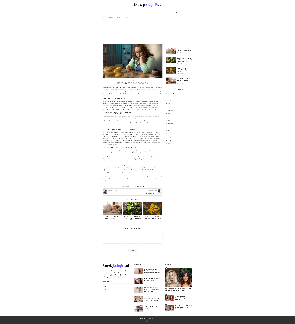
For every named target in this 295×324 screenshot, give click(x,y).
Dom (158, 12)
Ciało (168, 97)
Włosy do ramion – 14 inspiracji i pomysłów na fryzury (182, 297)
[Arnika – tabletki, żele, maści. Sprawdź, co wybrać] (152, 208)
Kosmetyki (170, 110)
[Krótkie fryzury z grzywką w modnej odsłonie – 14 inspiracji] (169, 308)
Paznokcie (170, 123)
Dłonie (169, 100)
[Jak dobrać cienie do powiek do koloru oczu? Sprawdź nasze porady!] (138, 299)
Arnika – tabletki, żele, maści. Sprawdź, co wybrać (152, 217)
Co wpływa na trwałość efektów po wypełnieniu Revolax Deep (151, 289)
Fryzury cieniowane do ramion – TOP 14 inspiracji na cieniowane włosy (178, 290)
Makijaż (133, 12)
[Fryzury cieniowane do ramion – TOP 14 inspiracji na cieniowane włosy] (178, 277)
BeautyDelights (171, 93)
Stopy (168, 127)
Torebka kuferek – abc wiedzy (151, 307)
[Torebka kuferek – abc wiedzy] (138, 308)
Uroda (125, 12)
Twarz (168, 130)
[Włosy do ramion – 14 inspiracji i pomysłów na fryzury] (169, 298)
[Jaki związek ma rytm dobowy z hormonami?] (112, 208)
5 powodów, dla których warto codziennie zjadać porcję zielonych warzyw (184, 59)
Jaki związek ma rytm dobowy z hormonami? (112, 217)
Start (119, 12)
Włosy (169, 137)
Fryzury (140, 12)
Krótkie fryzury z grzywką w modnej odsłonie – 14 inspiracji (183, 307)
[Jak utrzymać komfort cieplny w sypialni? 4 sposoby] (171, 81)
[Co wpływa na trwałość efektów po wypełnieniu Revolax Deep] (138, 290)
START (104, 17)
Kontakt (171, 12)
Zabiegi (169, 140)
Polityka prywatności (108, 290)
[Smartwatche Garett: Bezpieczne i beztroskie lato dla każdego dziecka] (138, 271)
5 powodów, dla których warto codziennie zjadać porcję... (132, 218)
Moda (146, 12)
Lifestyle (164, 12)
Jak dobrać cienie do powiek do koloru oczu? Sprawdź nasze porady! (151, 298)
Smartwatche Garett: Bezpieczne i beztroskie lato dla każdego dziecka (152, 270)
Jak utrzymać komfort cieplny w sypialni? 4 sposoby (184, 80)
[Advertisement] (147, 31)
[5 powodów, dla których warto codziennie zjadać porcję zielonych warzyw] (132, 208)
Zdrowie (152, 12)
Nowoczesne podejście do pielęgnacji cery (152, 279)
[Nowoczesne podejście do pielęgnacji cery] (138, 281)
